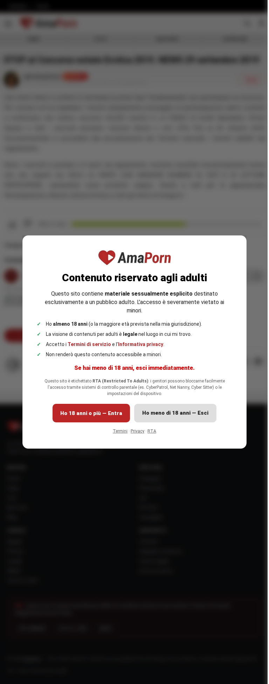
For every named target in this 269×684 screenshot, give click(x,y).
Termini (120, 431)
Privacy (137, 431)
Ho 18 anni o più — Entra (91, 413)
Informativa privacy (140, 344)
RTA (151, 431)
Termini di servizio (89, 344)
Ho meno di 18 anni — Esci (175, 413)
